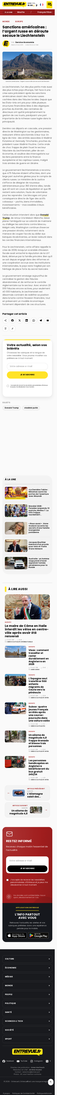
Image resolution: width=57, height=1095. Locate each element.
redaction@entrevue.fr (31, 1072)
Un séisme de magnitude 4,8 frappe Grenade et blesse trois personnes (39, 740)
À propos (6, 1093)
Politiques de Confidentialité (23, 1093)
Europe (15, 18)
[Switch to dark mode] (51, 1082)
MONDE (10, 18)
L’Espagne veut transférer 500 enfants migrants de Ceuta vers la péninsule (38, 686)
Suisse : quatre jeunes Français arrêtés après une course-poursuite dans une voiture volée (39, 714)
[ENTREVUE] (27, 1052)
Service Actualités (38, 726)
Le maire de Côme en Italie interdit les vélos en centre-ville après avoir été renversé (27, 631)
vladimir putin (31, 408)
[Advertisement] (28, 443)
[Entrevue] (14, 5)
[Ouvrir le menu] (49, 4)
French (42, 5)
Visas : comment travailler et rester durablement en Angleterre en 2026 (39, 657)
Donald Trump (12, 408)
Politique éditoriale (44, 1093)
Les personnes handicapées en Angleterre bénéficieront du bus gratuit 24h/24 (39, 768)
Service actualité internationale (20, 642)
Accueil (4, 18)
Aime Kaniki (35, 670)
